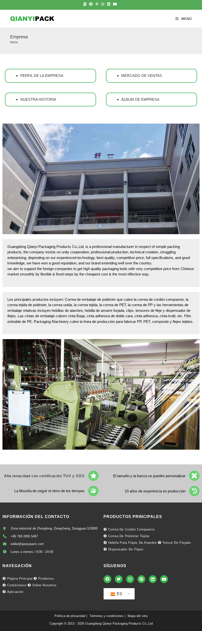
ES (119, 594)
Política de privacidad (69, 616)
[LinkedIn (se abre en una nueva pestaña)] (109, 4)
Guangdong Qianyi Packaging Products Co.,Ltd (119, 623)
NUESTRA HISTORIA (38, 99)
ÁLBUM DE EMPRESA (140, 99)
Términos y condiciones (106, 616)
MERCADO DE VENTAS (141, 75)
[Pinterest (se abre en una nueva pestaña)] (97, 4)
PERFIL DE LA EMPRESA (41, 75)
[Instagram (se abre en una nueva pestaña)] (103, 4)
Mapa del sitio (138, 616)
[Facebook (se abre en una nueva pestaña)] (91, 4)
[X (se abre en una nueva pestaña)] (86, 4)
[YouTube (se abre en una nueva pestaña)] (115, 4)
